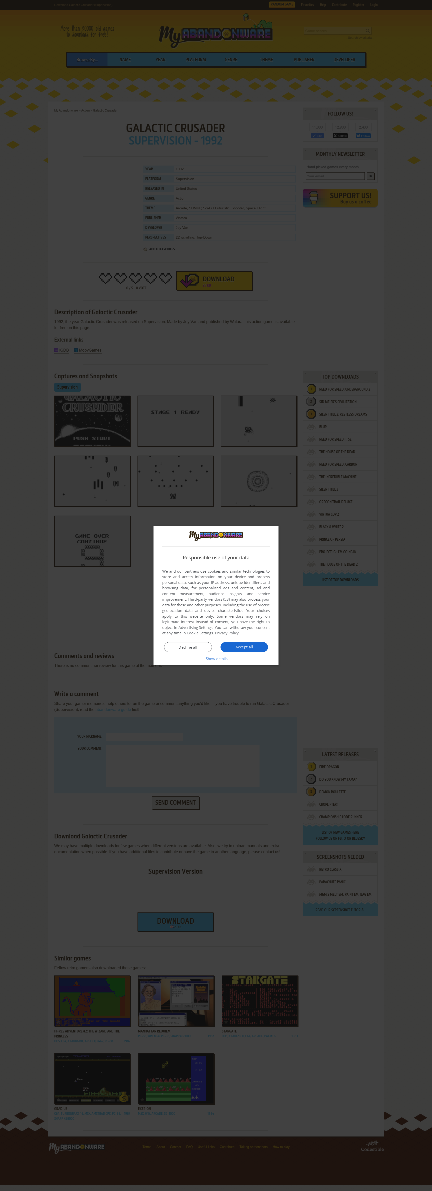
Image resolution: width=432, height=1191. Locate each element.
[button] (216, 658)
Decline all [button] (187, 647)
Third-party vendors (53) (209, 599)
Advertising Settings (195, 627)
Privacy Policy (227, 632)
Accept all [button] (244, 646)
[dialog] (216, 595)
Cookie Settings (200, 632)
